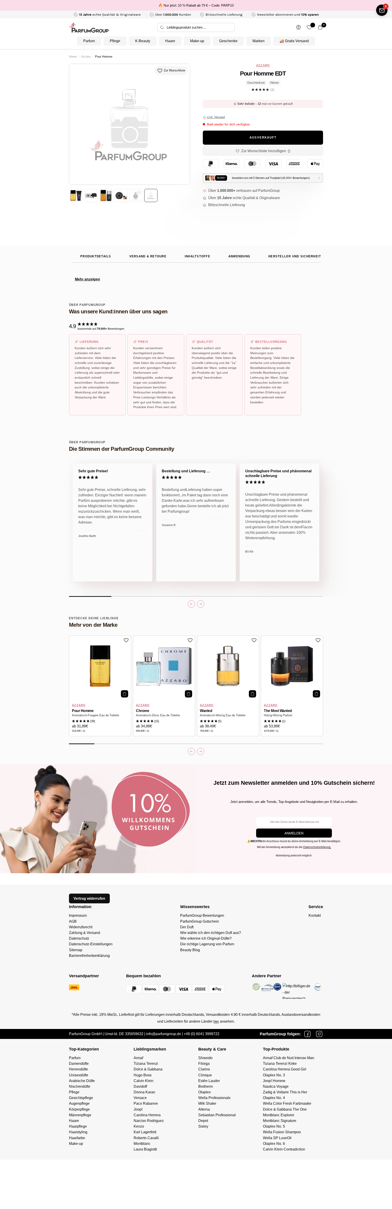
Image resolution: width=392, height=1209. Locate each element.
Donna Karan (144, 1092)
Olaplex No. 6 (274, 1144)
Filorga (204, 1063)
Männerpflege (80, 1115)
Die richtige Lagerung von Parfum (207, 944)
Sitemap (75, 950)
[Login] (298, 27)
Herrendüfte (78, 1069)
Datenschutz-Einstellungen (91, 944)
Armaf (138, 1058)
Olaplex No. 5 (274, 1126)
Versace (140, 1098)
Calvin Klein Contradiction (284, 1149)
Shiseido (205, 1058)
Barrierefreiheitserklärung (89, 956)
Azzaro (86, 56)
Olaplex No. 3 (274, 1075)
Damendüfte (79, 1063)
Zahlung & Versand (84, 933)
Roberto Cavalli (146, 1138)
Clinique (205, 1075)
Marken (258, 41)
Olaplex (204, 1092)
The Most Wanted (278, 711)
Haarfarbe (77, 1138)
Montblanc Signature (279, 1121)
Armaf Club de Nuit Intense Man (288, 1058)
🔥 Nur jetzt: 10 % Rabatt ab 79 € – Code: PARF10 (196, 5)
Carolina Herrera (147, 1115)
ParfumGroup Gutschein (199, 921)
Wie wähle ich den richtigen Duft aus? (210, 933)
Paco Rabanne (146, 1103)
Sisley (203, 1126)
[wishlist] (309, 27)
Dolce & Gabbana (148, 1069)
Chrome (142, 711)
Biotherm (205, 1086)
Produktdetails (95, 256)
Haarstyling (78, 1132)
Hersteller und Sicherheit (294, 256)
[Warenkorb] (320, 27)
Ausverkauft (263, 137)
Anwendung (239, 256)
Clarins (204, 1069)
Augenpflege (79, 1103)
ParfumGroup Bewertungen (202, 915)
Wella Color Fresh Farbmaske (287, 1103)
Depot (203, 1121)
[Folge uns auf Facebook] (307, 1034)
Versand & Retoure (148, 256)
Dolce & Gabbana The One (285, 1109)
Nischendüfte (79, 1086)
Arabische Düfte (82, 1081)
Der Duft (187, 927)
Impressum (78, 915)
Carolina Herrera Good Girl (284, 1069)
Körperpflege (79, 1109)
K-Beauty (142, 41)
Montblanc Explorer (278, 1115)
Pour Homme (82, 711)
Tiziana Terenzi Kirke (280, 1063)
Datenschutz (79, 938)
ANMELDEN (294, 833)
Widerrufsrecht (80, 927)
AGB (73, 921)
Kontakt (315, 915)
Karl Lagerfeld (145, 1132)
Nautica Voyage (276, 1086)
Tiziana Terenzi (146, 1063)
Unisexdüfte (78, 1075)
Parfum (89, 41)
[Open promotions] (381, 10)
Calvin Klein (143, 1081)
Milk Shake (207, 1103)
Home (73, 56)
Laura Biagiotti (145, 1149)
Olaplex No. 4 (274, 1098)
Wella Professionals (214, 1098)
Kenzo (139, 1126)
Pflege (115, 41)
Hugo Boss (143, 1075)
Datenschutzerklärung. (317, 847)
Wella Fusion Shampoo (282, 1132)
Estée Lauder (209, 1081)
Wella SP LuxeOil (277, 1138)
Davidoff (140, 1086)
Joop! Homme (274, 1081)
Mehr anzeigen (87, 279)
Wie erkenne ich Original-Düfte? (206, 938)
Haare (170, 41)
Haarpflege (78, 1126)
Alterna (204, 1109)
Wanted (206, 711)
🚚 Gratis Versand (294, 41)
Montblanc (142, 1144)
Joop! (138, 1109)
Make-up (197, 41)
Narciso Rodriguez (149, 1121)
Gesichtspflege (81, 1098)
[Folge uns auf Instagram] (319, 1034)
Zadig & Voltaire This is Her (285, 1092)
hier (216, 1021)
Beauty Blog (190, 950)
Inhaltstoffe (197, 256)
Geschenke (228, 41)
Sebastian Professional (217, 1115)
